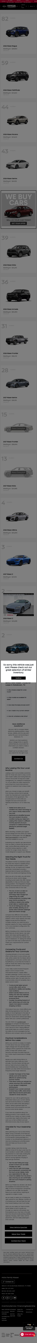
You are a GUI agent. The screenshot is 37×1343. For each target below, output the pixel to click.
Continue (18, 678)
